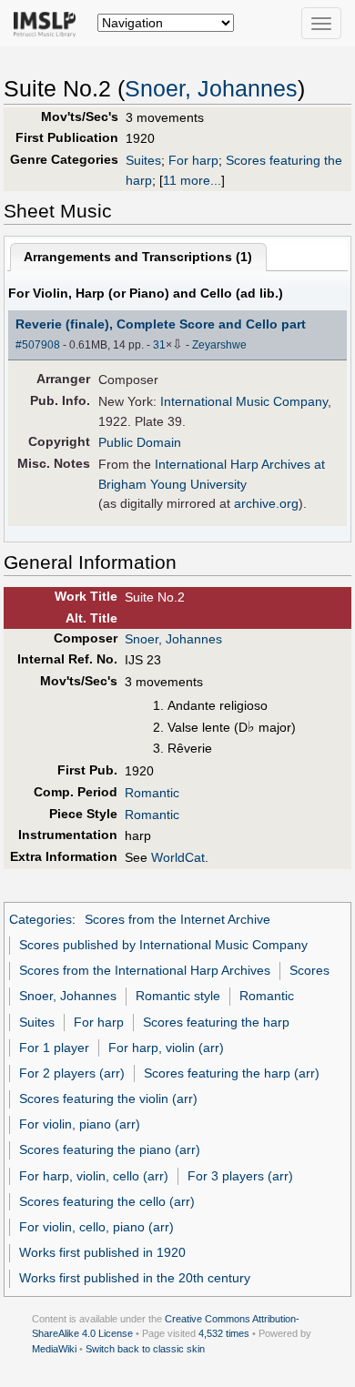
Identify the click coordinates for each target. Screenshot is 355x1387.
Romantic (152, 792)
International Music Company (244, 401)
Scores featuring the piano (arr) (109, 1149)
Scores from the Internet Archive (177, 919)
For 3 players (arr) (240, 1176)
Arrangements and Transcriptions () (138, 256)
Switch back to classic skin (145, 1348)
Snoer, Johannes (211, 88)
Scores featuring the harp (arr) (232, 1073)
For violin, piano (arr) (79, 1124)
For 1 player (54, 1047)
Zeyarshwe (219, 345)
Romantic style (178, 995)
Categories (40, 919)
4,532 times (223, 1333)
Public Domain (139, 442)
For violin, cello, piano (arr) (96, 1227)
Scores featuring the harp (216, 1022)
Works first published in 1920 (102, 1252)
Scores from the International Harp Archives (144, 970)
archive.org (266, 503)
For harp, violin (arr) (166, 1047)
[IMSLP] (48, 23)
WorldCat (178, 857)
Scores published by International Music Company (163, 944)
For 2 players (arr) (72, 1073)
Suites (143, 160)
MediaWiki (54, 1348)
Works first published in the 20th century (134, 1278)
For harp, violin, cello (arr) (93, 1176)
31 (159, 345)
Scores (309, 970)
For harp (193, 160)
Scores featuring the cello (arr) (107, 1201)
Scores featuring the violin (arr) (108, 1098)
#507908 (37, 345)
